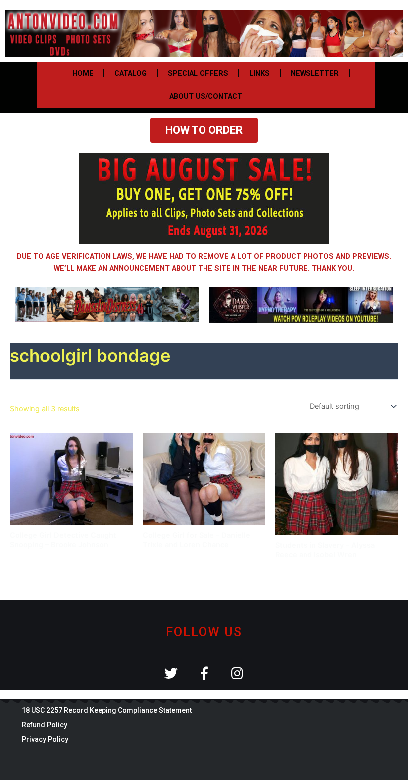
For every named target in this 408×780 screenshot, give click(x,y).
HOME (83, 73)
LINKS (259, 73)
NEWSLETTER (315, 73)
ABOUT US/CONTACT (205, 96)
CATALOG (130, 73)
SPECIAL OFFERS (198, 73)
